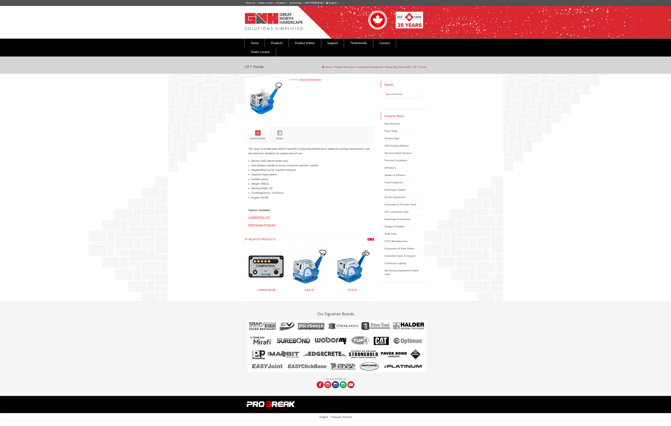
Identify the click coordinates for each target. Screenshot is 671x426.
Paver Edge (390, 131)
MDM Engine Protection (262, 224)
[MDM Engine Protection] (352, 247)
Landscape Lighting (395, 263)
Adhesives (390, 167)
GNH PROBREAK (314, 3)
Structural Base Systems (398, 153)
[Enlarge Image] (265, 80)
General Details (258, 138)
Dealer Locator (265, 3)
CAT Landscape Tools (396, 211)
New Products (392, 123)
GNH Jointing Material (396, 145)
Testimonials (295, 3)
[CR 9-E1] (309, 247)
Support (332, 43)
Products (277, 43)
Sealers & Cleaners (395, 175)
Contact (384, 43)
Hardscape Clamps (395, 189)
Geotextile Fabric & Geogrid (399, 255)
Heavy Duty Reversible (310, 79)
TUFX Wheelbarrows (395, 241)
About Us (250, 3)
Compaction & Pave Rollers (399, 248)
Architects (281, 3)
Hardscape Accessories (397, 219)
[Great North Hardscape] (274, 29)
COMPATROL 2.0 (259, 217)
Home (255, 43)
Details (279, 138)
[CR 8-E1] (266, 247)
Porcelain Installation (395, 160)
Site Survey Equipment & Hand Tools (401, 272)
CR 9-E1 (309, 290)
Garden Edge (391, 138)
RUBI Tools (390, 233)
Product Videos (305, 43)
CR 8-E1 (266, 290)
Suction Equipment (394, 197)
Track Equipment (393, 182)
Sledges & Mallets (394, 226)
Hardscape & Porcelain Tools (400, 204)
